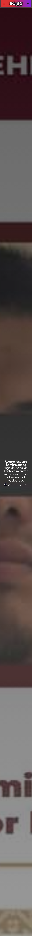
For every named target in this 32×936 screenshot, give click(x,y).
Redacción (12, 484)
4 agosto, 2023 (23, 484)
